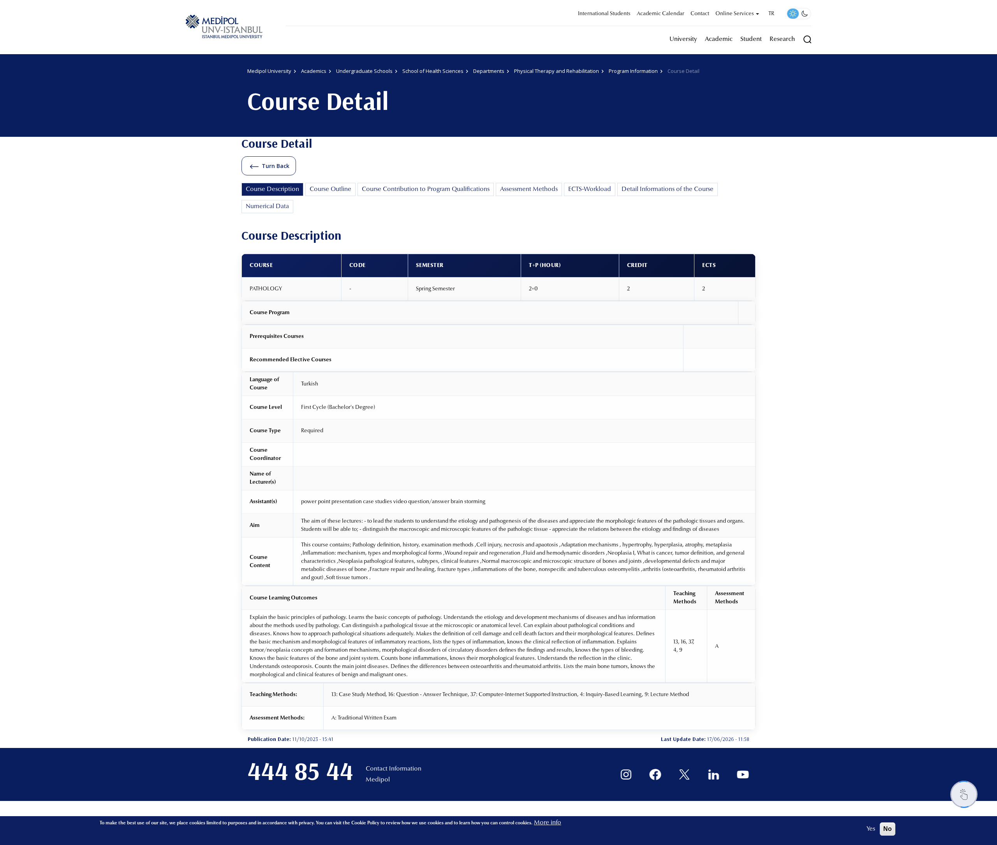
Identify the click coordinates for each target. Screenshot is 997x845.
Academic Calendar (660, 14)
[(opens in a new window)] (626, 774)
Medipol (378, 780)
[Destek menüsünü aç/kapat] (964, 794)
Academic (719, 39)
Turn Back (275, 166)
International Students (604, 14)
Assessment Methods (529, 189)
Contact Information (393, 769)
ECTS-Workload (589, 189)
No (887, 829)
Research (782, 39)
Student (751, 39)
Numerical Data (267, 206)
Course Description (272, 189)
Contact (700, 14)
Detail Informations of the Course (667, 189)
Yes (871, 829)
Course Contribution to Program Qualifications (426, 189)
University (683, 39)
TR (771, 14)
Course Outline (330, 189)
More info (547, 823)
